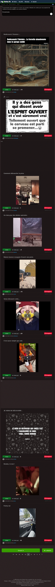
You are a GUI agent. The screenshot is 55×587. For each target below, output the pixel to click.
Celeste (15, 210)
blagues (3, 4)
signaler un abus (48, 91)
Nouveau (27, 1)
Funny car (7, 506)
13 (25, 554)
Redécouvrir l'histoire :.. (12, 34)
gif (7, 4)
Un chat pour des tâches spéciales (15, 215)
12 (28, 554)
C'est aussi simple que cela (13, 341)
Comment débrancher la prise (14, 173)
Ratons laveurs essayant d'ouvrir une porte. (19, 257)
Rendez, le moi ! (9, 464)
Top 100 (21, 1)
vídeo (18, 4)
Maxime (15, 252)
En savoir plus (6, 12)
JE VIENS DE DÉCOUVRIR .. (13, 410)
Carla (15, 294)
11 (31, 554)
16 (16, 554)
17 (13, 554)
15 (19, 554)
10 (34, 554)
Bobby (15, 92)
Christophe (16, 138)
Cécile (15, 459)
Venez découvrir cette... (12, 299)
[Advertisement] (27, 24)
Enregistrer (49, 89)
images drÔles (12, 4)
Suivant (20, 550)
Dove (15, 501)
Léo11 (15, 542)
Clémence (16, 336)
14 (22, 554)
